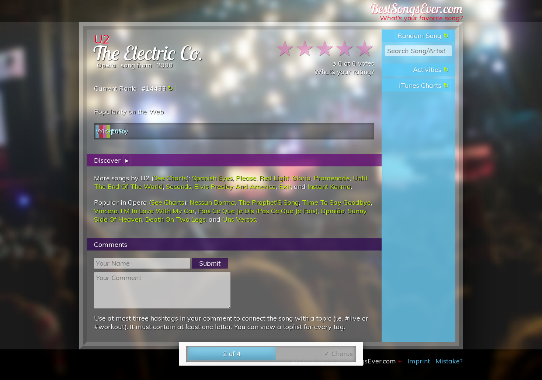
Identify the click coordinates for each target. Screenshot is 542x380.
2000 (165, 65)
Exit (285, 186)
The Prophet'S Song (268, 202)
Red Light (274, 178)
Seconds (178, 186)
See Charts (170, 178)
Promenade (332, 178)
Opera (106, 65)
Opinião (333, 211)
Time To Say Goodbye (336, 202)
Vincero (106, 211)
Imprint (418, 361)
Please (246, 178)
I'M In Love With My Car (158, 211)
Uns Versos (239, 219)
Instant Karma (329, 186)
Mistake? (449, 361)
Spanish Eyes (212, 178)
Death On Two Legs (175, 219)
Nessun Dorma (212, 202)
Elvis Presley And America (235, 186)
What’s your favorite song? (421, 18)
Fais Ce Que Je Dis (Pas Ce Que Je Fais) (258, 211)
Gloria (301, 178)
